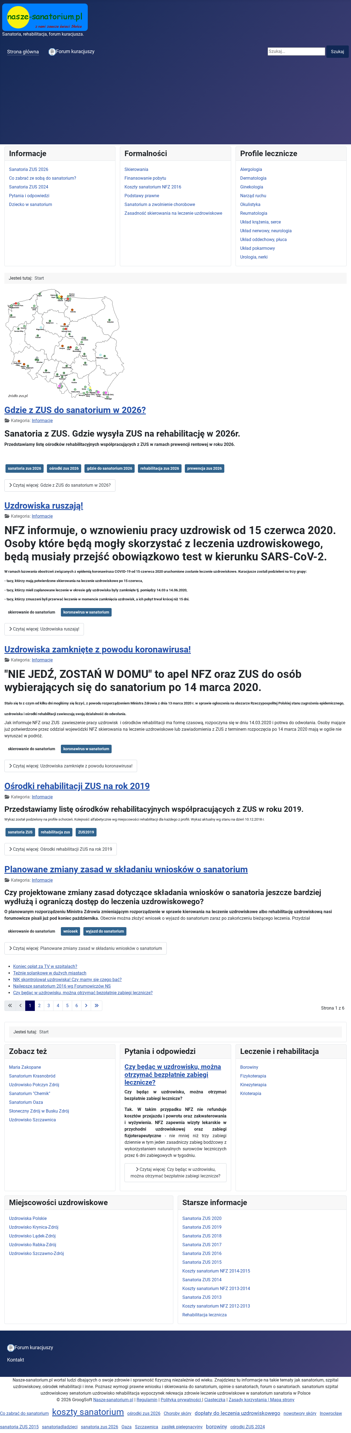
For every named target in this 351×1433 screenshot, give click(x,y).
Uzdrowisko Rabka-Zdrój (32, 1244)
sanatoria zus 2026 (24, 468)
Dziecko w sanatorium (30, 204)
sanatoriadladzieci (60, 1426)
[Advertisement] (175, 103)
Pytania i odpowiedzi (29, 195)
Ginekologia (251, 187)
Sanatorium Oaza (26, 1102)
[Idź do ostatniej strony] (96, 1006)
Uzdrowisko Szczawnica (32, 1119)
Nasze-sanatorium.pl (113, 1399)
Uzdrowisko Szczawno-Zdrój (36, 1253)
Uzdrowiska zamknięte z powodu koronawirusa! (97, 649)
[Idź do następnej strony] (86, 1006)
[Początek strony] (341, 1423)
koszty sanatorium (88, 1412)
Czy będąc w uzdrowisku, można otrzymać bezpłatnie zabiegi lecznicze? (83, 992)
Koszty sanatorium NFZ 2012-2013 (216, 1306)
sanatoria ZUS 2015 (19, 1426)
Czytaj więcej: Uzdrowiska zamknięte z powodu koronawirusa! (72, 766)
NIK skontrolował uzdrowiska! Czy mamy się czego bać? (67, 979)
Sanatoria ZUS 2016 (202, 1253)
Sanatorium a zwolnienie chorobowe (159, 204)
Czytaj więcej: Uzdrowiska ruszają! (45, 629)
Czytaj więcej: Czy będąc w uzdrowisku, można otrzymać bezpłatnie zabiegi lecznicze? (175, 1173)
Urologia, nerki (254, 257)
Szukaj (337, 51)
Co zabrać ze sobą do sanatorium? (42, 178)
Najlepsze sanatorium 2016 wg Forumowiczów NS (62, 986)
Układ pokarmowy (257, 248)
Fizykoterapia (253, 1076)
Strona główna (23, 52)
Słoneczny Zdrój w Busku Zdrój (39, 1111)
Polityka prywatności (181, 1399)
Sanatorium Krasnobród (32, 1076)
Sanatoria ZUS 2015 (202, 1262)
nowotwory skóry (300, 1413)
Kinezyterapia (253, 1084)
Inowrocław (331, 1413)
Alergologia (251, 169)
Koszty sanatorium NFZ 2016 (152, 187)
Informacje (42, 420)
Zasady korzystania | (249, 1399)
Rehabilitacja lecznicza (204, 1314)
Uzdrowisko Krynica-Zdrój (33, 1227)
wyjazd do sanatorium (105, 931)
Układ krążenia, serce (260, 222)
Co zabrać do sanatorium (24, 1413)
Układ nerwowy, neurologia (266, 230)
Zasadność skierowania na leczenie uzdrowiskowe (173, 213)
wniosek (70, 931)
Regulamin (147, 1399)
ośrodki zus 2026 (64, 468)
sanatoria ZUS (20, 832)
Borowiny (249, 1067)
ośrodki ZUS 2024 (247, 1426)
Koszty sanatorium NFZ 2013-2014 (216, 1288)
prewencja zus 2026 (204, 468)
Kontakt (15, 1360)
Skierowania (136, 169)
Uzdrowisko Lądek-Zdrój (32, 1236)
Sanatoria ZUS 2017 (202, 1244)
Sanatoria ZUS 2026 (28, 169)
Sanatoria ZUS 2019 (202, 1227)
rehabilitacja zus (55, 832)
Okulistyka (250, 204)
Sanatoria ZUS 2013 (202, 1297)
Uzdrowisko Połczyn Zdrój (34, 1084)
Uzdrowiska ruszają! (43, 505)
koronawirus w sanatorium (86, 612)
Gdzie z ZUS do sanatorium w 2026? (75, 410)
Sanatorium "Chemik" (29, 1093)
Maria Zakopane (25, 1067)
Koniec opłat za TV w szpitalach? (45, 966)
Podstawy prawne (141, 195)
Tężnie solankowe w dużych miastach (49, 973)
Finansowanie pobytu (145, 178)
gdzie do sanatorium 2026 (109, 468)
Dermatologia (253, 178)
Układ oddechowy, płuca (263, 239)
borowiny (216, 1426)
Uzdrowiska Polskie (28, 1218)
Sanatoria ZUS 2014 (202, 1279)
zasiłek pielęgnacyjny (182, 1426)
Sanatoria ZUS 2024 (28, 187)
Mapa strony (282, 1399)
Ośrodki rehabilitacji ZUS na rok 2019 (77, 786)
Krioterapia (250, 1093)
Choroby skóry (177, 1413)
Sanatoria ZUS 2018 (202, 1236)
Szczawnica (146, 1426)
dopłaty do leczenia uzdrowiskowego (237, 1413)
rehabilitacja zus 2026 (159, 468)
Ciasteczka (214, 1399)
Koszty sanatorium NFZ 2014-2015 (216, 1271)
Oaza (126, 1426)
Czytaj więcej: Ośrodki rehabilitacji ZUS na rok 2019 (62, 849)
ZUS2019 (86, 832)
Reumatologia (253, 213)
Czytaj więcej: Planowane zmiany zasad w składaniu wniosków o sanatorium (87, 948)
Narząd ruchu (253, 195)
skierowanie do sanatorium (31, 612)
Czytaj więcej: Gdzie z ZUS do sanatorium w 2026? (61, 485)
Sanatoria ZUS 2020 (202, 1218)
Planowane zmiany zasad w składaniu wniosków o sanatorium (126, 869)
